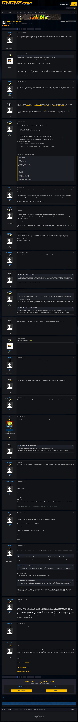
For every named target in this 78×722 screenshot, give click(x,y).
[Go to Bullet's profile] (10, 40)
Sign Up (73, 4)
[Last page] (33, 29)
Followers (70, 21)
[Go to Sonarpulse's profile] (10, 110)
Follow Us (61, 8)
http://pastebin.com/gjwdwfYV (23, 667)
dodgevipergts (9, 252)
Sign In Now (56, 690)
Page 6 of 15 (38, 676)
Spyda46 (9, 512)
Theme (32, 715)
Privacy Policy (38, 715)
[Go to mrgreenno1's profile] (10, 489)
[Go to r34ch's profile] (10, 61)
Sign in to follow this (64, 21)
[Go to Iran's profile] (10, 405)
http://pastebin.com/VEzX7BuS (23, 671)
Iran (10, 397)
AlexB (9, 23)
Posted (21, 32)
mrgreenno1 (9, 481)
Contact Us (44, 715)
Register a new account (22, 690)
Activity (55, 8)
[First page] (3, 29)
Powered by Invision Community (39, 717)
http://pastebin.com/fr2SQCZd (23, 662)
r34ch (9, 53)
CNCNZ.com (43, 8)
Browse (49, 8)
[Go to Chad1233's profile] (10, 195)
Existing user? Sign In (64, 4)
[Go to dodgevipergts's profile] (10, 260)
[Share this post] (73, 32)
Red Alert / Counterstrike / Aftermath (25, 23)
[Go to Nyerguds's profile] (10, 424)
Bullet (9, 32)
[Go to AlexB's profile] (4, 22)
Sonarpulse (10, 102)
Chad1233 (9, 187)
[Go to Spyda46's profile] (10, 520)
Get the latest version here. (22, 149)
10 (25, 676)
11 (27, 676)
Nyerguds (9, 416)
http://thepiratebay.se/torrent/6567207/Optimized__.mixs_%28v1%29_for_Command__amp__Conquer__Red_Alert (46, 105)
